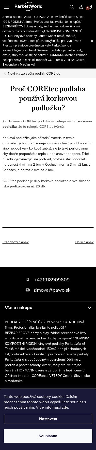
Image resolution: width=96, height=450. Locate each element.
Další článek (84, 242)
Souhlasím (48, 436)
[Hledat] (71, 6)
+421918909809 (52, 279)
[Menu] (6, 6)
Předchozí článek (15, 242)
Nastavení (48, 419)
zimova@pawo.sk (51, 289)
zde (65, 407)
